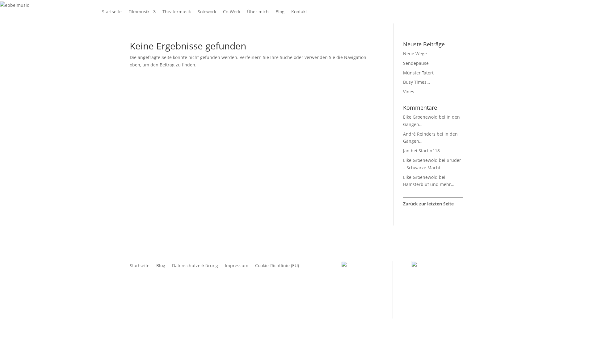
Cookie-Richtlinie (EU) (277, 265)
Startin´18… (430, 151)
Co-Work (231, 12)
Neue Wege (415, 54)
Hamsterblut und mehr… (428, 184)
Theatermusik (176, 12)
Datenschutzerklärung (195, 265)
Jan (406, 151)
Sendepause (416, 63)
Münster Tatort (418, 73)
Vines (408, 92)
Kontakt (299, 12)
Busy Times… (416, 82)
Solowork (207, 12)
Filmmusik (138, 12)
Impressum (236, 265)
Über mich (258, 12)
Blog (279, 12)
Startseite (112, 12)
